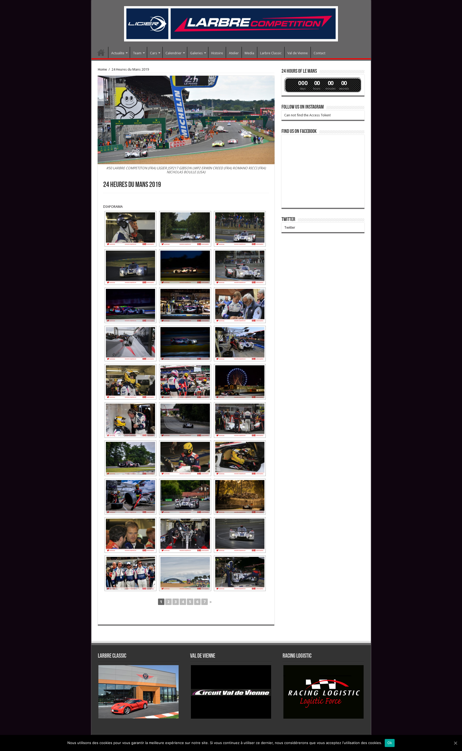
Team (137, 53)
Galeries (196, 53)
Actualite (117, 53)
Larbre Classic (271, 53)
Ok (389, 743)
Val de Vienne (297, 53)
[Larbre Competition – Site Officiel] (231, 22)
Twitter (288, 219)
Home (102, 69)
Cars (153, 53)
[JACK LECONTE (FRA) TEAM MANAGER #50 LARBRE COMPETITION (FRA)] (130, 228)
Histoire (217, 53)
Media (249, 53)
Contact (319, 53)
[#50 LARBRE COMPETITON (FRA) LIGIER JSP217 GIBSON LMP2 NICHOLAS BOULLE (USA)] (240, 305)
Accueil (101, 52)
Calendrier (173, 53)
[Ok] (455, 743)
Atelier (234, 53)
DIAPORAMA (113, 207)
